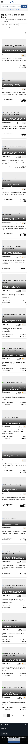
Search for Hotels (19, 30)
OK (14, 739)
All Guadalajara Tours (7, 30)
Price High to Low (13, 24)
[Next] (14, 718)
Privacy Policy (14, 742)
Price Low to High (6, 27)
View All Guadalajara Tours (14, 9)
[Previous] (5, 715)
